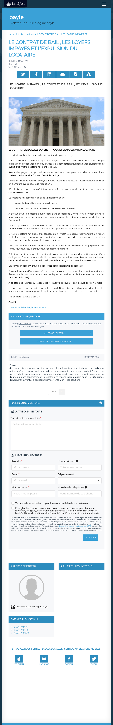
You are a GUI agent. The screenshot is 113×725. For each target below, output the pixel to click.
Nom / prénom (67, 461)
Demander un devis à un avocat (54, 341)
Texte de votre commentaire (25, 418)
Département (66, 474)
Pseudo (15, 461)
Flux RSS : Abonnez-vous (78, 566)
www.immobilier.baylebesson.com (27, 307)
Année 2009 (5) (21, 633)
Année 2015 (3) (21, 627)
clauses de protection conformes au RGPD (74, 526)
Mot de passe (19, 487)
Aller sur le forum (54, 333)
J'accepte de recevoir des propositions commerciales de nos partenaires (52, 503)
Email (14, 474)
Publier (90, 537)
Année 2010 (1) (21, 630)
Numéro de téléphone (71, 487)
